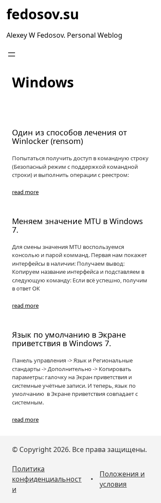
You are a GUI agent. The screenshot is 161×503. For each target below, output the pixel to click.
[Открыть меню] (11, 54)
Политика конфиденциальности (47, 479)
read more (25, 192)
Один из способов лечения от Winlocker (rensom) (69, 137)
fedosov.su (42, 14)
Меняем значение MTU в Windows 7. (77, 225)
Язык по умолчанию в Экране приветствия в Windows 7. (69, 339)
